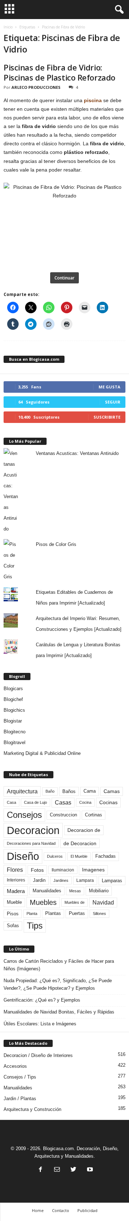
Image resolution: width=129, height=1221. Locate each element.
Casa (11, 802)
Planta (32, 913)
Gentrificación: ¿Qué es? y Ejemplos (42, 1000)
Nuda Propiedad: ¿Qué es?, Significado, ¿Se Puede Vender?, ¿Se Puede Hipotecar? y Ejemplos (58, 984)
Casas (63, 802)
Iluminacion (63, 869)
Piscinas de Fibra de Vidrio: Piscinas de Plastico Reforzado (59, 72)
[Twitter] (73, 1170)
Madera (16, 891)
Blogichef (13, 699)
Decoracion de (83, 830)
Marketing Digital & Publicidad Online (42, 753)
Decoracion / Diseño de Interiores (38, 1055)
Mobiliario (99, 890)
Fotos (37, 870)
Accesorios (15, 1066)
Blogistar (13, 721)
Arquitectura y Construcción (32, 1109)
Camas (112, 791)
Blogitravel (14, 742)
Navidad (103, 902)
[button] (118, 10)
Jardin (39, 880)
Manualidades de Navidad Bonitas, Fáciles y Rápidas (59, 1012)
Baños (69, 791)
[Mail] (57, 1170)
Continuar (64, 278)
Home (38, 1210)
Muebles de (74, 902)
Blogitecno (14, 731)
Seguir (112, 402)
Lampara (85, 880)
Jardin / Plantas (20, 1098)
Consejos (24, 815)
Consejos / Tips (20, 1077)
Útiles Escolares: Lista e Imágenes (40, 1023)
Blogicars (13, 688)
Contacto (60, 1210)
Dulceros (55, 856)
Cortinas (93, 814)
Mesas (75, 891)
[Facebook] (40, 1170)
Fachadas (105, 856)
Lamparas (112, 880)
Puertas (77, 913)
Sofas (13, 925)
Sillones (99, 913)
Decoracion (33, 830)
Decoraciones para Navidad (31, 843)
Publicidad (87, 1210)
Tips (35, 925)
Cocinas (108, 802)
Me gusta (109, 386)
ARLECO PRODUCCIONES (36, 87)
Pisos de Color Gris (56, 544)
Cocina (85, 802)
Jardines (60, 880)
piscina (93, 100)
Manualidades (47, 890)
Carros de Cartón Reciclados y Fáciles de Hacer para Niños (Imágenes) (59, 964)
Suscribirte (107, 417)
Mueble (14, 902)
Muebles (43, 902)
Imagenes (93, 870)
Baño (50, 791)
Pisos (13, 913)
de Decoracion (79, 843)
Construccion (63, 814)
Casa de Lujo (35, 802)
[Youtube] (89, 1170)
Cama (89, 791)
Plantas (53, 913)
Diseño (23, 856)
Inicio (8, 26)
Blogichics (14, 710)
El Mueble (79, 856)
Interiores (16, 880)
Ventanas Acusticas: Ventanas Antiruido (77, 453)
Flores (15, 870)
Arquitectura (22, 791)
